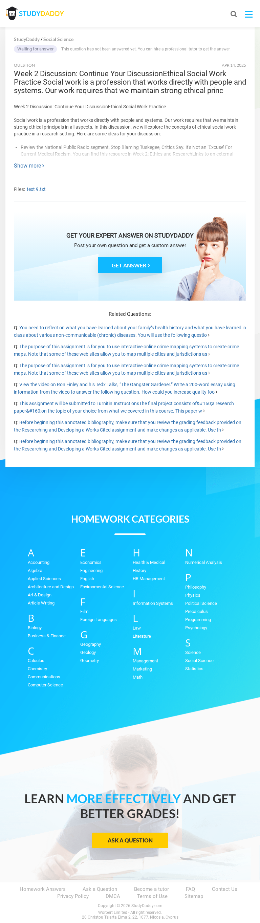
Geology (88, 652)
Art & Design (39, 594)
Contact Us (224, 889)
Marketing (142, 669)
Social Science (199, 660)
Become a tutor (151, 889)
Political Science (201, 603)
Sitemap (194, 896)
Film (84, 611)
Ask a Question (130, 840)
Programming (198, 619)
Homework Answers (43, 889)
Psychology (196, 627)
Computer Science (45, 684)
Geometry (89, 660)
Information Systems (153, 603)
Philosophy (195, 587)
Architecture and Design (51, 586)
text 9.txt (36, 189)
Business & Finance (47, 635)
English (87, 578)
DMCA (113, 896)
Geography (90, 644)
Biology (35, 627)
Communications (44, 676)
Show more (28, 165)
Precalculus (196, 611)
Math (138, 677)
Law (137, 628)
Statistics (194, 668)
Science (193, 652)
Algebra (35, 570)
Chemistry (37, 668)
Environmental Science (102, 586)
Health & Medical (149, 562)
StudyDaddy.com (146, 905)
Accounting (38, 562)
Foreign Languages (98, 619)
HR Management (149, 578)
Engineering (91, 570)
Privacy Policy (73, 896)
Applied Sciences (44, 578)
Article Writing (41, 603)
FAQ (190, 889)
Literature (142, 636)
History (139, 570)
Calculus (36, 660)
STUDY (41, 13)
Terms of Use (152, 896)
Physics (192, 595)
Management (145, 660)
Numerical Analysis (203, 562)
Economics (91, 562)
